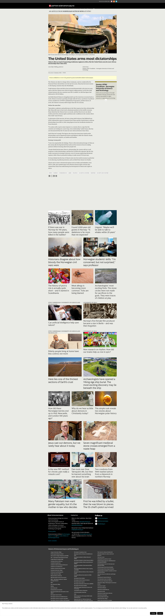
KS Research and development (57, 572)
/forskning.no (101, 523)
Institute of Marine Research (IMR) (58, 568)
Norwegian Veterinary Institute (80, 585)
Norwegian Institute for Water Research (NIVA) (83, 560)
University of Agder (102, 585)
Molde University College (56, 573)
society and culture (102, 173)
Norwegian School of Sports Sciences (82, 580)
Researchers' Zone (85, 9)
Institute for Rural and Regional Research (59, 564)
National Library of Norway (56, 575)
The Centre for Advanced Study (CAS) (105, 552)
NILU (52, 582)
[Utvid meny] (93, 9)
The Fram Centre (101, 557)
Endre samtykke (52, 540)
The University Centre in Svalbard (104, 579)
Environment (64, 9)
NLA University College (55, 584)
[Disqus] (82, 194)
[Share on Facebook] (49, 176)
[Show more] (106, 100)
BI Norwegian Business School (57, 553)
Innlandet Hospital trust (56, 563)
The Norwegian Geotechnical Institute (105, 567)
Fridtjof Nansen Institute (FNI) (57, 559)
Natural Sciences (73, 9)
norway (55, 173)
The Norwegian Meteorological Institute (106, 568)
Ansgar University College (56, 552)
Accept (160, 613)
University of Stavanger (102, 594)
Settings (153, 613)
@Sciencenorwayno (103, 521)
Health (51, 9)
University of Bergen (102, 587)
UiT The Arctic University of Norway (105, 580)
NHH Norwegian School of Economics (58, 577)
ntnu (50, 173)
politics (75, 173)
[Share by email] (56, 176)
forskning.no (63, 173)
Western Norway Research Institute (105, 600)
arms (69, 173)
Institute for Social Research (56, 566)
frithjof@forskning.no (77, 529)
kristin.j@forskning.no (86, 534)
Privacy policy (52, 531)
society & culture (84, 173)
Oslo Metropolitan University (80, 592)
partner (93, 173)
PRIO (75, 594)
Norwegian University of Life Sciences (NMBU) (83, 583)
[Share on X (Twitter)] (52, 176)
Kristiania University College (56, 570)
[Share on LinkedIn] (54, 176)
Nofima (52, 586)
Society (57, 9)
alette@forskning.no (77, 525)
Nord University (54, 587)
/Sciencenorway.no (103, 518)
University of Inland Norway (103, 589)
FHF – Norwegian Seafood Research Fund (59, 557)
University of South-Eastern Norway (105, 593)
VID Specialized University (103, 596)
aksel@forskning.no (85, 521)
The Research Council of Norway (104, 577)
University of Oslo (101, 591)
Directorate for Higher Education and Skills (59, 555)
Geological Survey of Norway (56, 561)
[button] (112, 1)
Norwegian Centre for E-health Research (59, 596)
